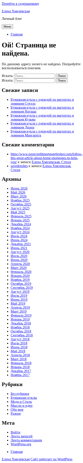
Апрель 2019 (20, 307)
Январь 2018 (20, 367)
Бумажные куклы (24, 398)
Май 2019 (18, 303)
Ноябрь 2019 (20, 280)
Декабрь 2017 (21, 371)
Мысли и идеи (22, 405)
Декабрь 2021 (21, 244)
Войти (15, 432)
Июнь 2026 (19, 188)
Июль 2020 (19, 256)
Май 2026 (18, 192)
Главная (17, 34)
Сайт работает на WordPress (51, 459)
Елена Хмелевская (16, 11)
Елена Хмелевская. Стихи (51, 162)
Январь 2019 (20, 319)
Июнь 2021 (19, 248)
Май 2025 (18, 212)
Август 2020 (20, 252)
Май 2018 (18, 351)
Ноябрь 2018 (20, 327)
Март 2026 (19, 196)
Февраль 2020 (21, 272)
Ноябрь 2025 (20, 200)
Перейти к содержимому (20, 4)
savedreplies (19, 166)
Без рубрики (20, 394)
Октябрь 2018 (21, 331)
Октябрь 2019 (21, 284)
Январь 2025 (20, 220)
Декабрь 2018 (21, 323)
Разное (16, 413)
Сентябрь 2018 (22, 335)
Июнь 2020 (19, 260)
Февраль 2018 (21, 363)
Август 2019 (20, 291)
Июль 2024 (19, 236)
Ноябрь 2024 (20, 228)
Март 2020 (19, 268)
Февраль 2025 (21, 216)
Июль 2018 (19, 343)
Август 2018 (20, 339)
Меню (7, 26)
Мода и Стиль (21, 401)
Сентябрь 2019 (22, 287)
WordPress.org (21, 444)
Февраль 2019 (21, 315)
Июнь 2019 (19, 299)
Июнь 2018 (19, 347)
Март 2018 (19, 359)
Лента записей (22, 436)
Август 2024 (20, 232)
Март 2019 (19, 311)
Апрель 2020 (20, 264)
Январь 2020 (20, 276)
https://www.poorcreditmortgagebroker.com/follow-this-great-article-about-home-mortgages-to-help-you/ (47, 158)
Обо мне (17, 409)
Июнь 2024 (19, 240)
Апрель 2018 (20, 355)
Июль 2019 (19, 295)
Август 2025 (20, 208)
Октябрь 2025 (21, 204)
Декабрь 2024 (21, 224)
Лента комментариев (26, 440)
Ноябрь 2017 (20, 375)
